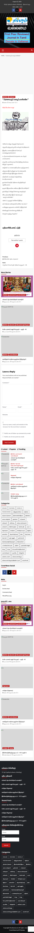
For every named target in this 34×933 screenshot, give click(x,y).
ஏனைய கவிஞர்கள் (6, 519)
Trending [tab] (21, 449)
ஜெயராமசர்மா (7, 302)
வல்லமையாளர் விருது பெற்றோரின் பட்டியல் (11, 560)
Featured (12, 508)
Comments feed (7, 592)
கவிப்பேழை (12, 523)
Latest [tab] (5, 449)
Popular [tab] (13, 449)
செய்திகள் (13, 494)
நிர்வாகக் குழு (26, 4)
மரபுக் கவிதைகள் (21, 295)
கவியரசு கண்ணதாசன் (22, 523)
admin (5, 102)
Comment (5, 382)
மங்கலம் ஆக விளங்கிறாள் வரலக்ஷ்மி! (13, 300)
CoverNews (12, 930)
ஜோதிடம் (29, 530)
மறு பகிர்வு (14, 553)
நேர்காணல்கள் (20, 541)
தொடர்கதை (27, 534)
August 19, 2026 (15, 361)
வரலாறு (17, 494)
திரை (21, 534)
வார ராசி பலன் (25, 560)
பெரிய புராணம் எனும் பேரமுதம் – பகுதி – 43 (14, 329)
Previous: (10, 258)
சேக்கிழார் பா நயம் (21, 530)
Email (20, 407)
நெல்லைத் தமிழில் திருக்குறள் (8, 541)
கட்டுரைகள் (22, 519)
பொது (3, 549)
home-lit (19, 508)
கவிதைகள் (12, 97)
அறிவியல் (26, 512)
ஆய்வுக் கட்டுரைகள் (6, 515)
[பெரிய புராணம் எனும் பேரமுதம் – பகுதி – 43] (17, 316)
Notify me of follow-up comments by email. (17, 433)
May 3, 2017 (12, 102)
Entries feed (6, 588)
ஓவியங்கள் (15, 519)
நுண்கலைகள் (21, 538)
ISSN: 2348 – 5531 (17, 7)
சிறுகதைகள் (13, 475)
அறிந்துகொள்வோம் (17, 512)
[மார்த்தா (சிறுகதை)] (2, 473)
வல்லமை (17, 28)
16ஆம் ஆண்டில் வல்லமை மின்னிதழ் (13, 4)
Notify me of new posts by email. (14, 436)
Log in (4, 585)
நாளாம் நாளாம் (13, 295)
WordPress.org (6, 596)
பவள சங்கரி (6, 332)
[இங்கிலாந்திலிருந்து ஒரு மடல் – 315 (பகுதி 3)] (2, 493)
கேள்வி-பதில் (21, 526)
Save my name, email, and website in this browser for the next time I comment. (15, 426)
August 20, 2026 (14, 332)
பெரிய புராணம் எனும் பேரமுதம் (22, 325)
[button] (3, 50)
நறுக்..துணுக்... (12, 538)
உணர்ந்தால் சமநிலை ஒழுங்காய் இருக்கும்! (14, 359)
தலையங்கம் (4, 534)
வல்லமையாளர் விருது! (17, 556)
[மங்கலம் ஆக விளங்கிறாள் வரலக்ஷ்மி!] (17, 286)
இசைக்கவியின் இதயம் (18, 515)
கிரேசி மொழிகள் (12, 526)
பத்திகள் (16, 545)
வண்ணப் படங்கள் (6, 556)
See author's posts (17, 240)
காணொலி (4, 526)
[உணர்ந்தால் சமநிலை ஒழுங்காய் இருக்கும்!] (17, 346)
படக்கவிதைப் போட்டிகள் (7, 545)
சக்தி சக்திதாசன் (7, 755)
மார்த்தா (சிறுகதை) (16, 477)
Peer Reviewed (6, 512)
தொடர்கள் (12, 325)
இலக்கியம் (5, 97)
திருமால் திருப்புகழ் (14, 534)
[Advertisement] (17, 76)
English (4, 508)
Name (4, 407)
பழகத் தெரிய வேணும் (25, 545)
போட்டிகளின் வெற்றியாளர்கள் (18, 549)
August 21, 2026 (15, 302)
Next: (14, 264)
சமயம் (28, 526)
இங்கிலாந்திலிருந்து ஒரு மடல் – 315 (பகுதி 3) (14, 753)
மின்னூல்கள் (21, 553)
